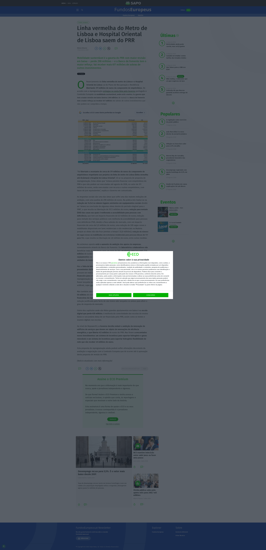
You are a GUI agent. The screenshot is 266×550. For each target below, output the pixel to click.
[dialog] (133, 275)
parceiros (114, 263)
